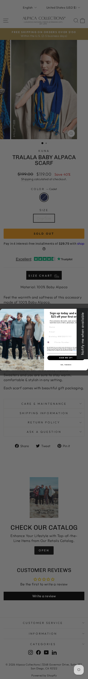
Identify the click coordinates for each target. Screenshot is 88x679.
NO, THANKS (66, 364)
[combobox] (49, 342)
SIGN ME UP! (66, 358)
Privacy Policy (76, 350)
